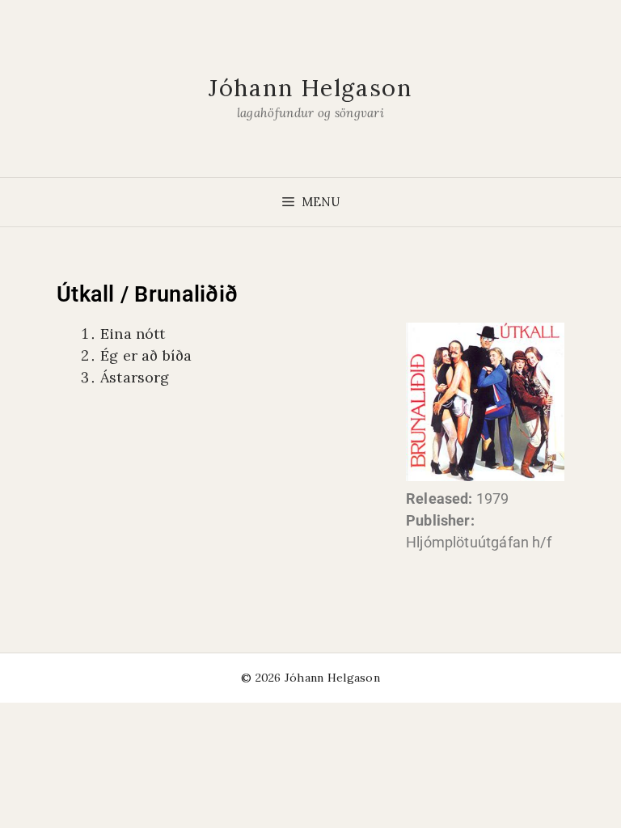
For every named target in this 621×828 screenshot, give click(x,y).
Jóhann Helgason (310, 88)
